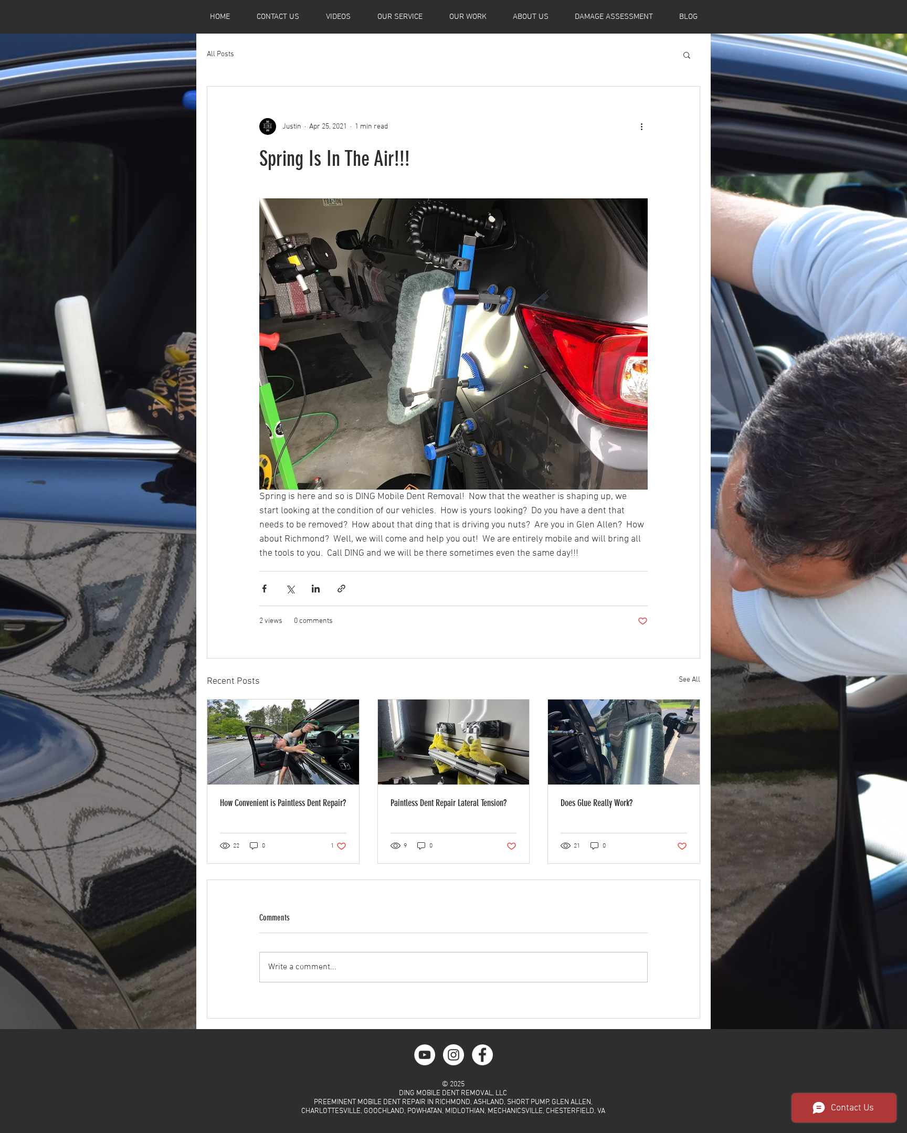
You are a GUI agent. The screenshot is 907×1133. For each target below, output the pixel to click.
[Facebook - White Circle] (482, 1054)
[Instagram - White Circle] (453, 1054)
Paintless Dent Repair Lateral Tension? (449, 803)
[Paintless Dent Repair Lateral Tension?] (454, 742)
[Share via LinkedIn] (316, 589)
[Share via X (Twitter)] (290, 589)
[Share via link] (341, 589)
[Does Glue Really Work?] (624, 742)
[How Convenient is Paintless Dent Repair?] (283, 742)
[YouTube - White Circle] (424, 1054)
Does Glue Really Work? (596, 803)
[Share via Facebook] (264, 589)
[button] (687, 54)
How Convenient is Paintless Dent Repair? (283, 803)
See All (689, 679)
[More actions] (641, 126)
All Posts (220, 54)
